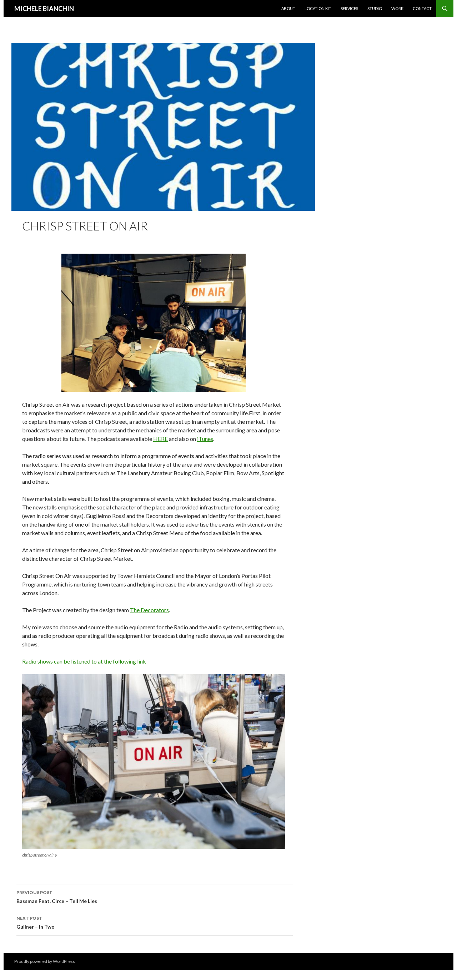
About (288, 8)
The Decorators (149, 609)
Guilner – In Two (35, 922)
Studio (374, 8)
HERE (160, 438)
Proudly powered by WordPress (44, 961)
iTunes (205, 438)
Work (397, 8)
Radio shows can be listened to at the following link (84, 661)
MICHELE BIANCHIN (44, 8)
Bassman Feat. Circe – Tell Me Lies (56, 897)
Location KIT (318, 8)
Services (349, 8)
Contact (422, 8)
